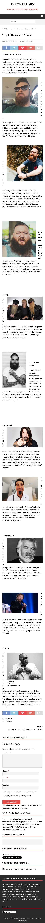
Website (5, 785)
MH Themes (22, 921)
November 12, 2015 (11, 41)
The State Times (27, 41)
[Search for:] (22, 21)
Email (4, 778)
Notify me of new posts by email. (18, 795)
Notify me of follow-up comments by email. (22, 792)
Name (5, 771)
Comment (6, 753)
